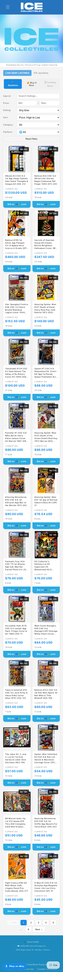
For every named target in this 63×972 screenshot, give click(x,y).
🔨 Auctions (13, 84)
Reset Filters (31, 139)
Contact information (48, 969)
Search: (7, 96)
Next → (39, 929)
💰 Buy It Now (32, 84)
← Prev (13, 922)
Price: (6, 103)
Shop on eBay (16, 966)
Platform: (8, 132)
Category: (8, 124)
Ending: (7, 110)
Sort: (5, 117)
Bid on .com (17, 204)
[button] (8, 7)
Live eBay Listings (17, 73)
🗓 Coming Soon (50, 84)
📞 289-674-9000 (31, 942)
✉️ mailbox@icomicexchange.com (31, 946)
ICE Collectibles (30, 964)
